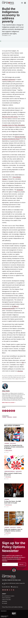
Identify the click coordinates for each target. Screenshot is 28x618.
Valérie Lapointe (8, 450)
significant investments (8, 79)
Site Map (20, 607)
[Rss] (14, 590)
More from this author (8, 402)
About (4, 593)
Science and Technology (10, 471)
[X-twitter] (11, 590)
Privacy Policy (5, 607)
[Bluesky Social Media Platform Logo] (5, 590)
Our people (4, 603)
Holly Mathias (8, 476)
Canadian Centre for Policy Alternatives (13, 125)
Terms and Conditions (13, 607)
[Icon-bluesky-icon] (3, 411)
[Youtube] (7, 590)
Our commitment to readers (8, 595)
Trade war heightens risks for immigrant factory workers (13, 530)
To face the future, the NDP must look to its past (12, 502)
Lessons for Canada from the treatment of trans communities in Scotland (14, 447)
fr (22, 2)
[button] (5, 411)
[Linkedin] (3, 590)
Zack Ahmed (8, 532)
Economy (19, 527)
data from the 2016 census (10, 116)
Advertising (4, 601)
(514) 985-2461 (6, 586)
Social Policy (13, 443)
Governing (7, 443)
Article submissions (6, 597)
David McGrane (8, 504)
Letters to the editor (6, 599)
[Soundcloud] (9, 590)
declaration (20, 189)
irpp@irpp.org (15, 586)
